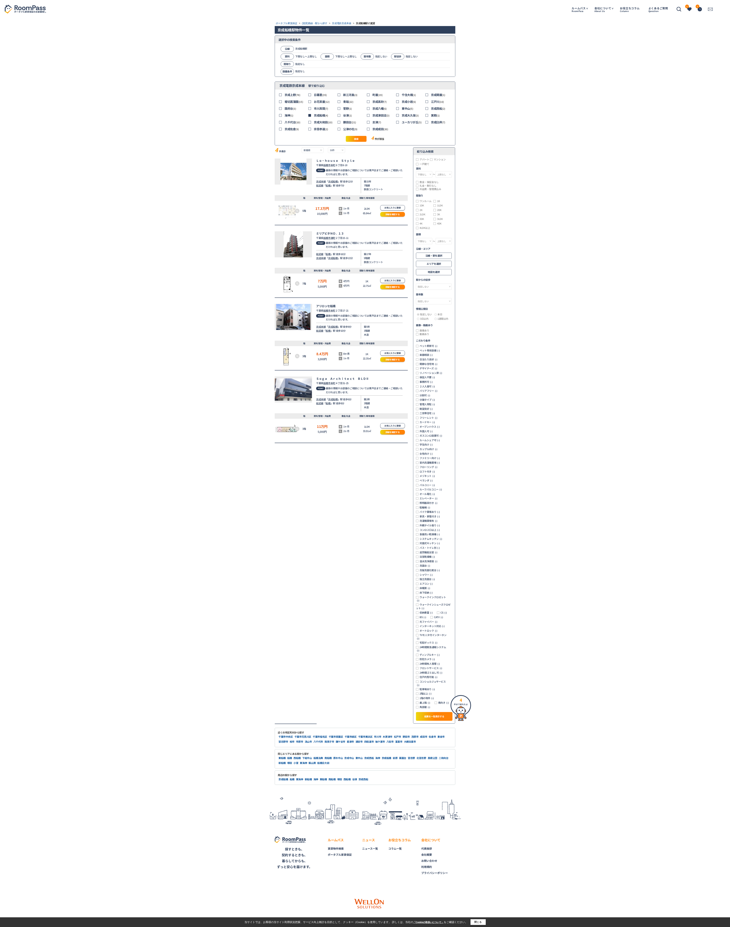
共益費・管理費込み (430, 189)
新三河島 (350, 95)
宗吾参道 (321, 129)
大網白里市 (410, 741)
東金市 (441, 736)
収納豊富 (426, 612)
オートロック (428, 630)
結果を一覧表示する (434, 716)
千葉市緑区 (351, 736)
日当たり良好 (428, 359)
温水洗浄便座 (428, 561)
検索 (356, 138)
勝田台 (349, 122)
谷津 (347, 115)
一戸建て (424, 164)
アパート (424, 159)
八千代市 (318, 741)
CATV (438, 617)
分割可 (425, 395)
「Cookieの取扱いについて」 (428, 922)
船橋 (328, 185)
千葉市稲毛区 (320, 736)
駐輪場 (425, 507)
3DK (422, 219)
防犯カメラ (427, 659)
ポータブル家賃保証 (340, 854)
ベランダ (426, 480)
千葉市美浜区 (365, 736)
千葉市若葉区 (336, 736)
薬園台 (402, 758)
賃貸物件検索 (336, 848)
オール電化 (427, 494)
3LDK (440, 219)
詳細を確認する (393, 214)
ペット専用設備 (430, 350)
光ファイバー (428, 621)
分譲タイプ (427, 399)
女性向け (426, 453)
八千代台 (292, 122)
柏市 (292, 741)
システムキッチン (431, 539)
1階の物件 (427, 698)
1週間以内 (442, 318)
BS (423, 617)
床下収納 (426, 592)
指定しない (426, 314)
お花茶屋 (322, 102)
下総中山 (307, 758)
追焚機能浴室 (428, 552)
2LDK (422, 214)
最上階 (425, 702)
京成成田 (380, 129)
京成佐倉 (292, 129)
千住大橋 (409, 95)
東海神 (303, 763)
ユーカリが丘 (411, 122)
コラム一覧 (395, 848)
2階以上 (425, 693)
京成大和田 (323, 122)
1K (438, 201)
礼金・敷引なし (428, 185)
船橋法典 (318, 758)
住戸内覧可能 (428, 677)
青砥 (348, 102)
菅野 (347, 108)
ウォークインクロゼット (431, 599)
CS (443, 612)
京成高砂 (379, 102)
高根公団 (432, 758)
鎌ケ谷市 (340, 741)
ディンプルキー (430, 655)
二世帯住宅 (427, 413)
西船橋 (297, 758)
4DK (439, 223)
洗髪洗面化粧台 (430, 570)
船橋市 (327, 165)
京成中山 (349, 758)
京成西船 (438, 108)
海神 (289, 115)
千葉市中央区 (286, 736)
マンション (440, 159)
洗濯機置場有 (428, 521)
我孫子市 (329, 741)
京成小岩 (409, 102)
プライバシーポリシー (434, 873)
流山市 (308, 741)
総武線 (319, 185)
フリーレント (428, 417)
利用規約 (426, 867)
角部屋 (425, 707)
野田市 (406, 736)
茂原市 (415, 736)
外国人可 (426, 431)
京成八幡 (379, 108)
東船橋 (282, 758)
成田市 (423, 736)
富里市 (398, 741)
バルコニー (427, 485)
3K (438, 214)
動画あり (424, 334)
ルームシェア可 (430, 440)
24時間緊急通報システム (431, 648)
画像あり (424, 330)
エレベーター (428, 498)
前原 (395, 758)
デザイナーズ (428, 368)
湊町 (333, 238)
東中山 (407, 108)
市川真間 (321, 108)
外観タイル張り (430, 525)
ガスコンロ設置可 (431, 435)
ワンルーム (426, 201)
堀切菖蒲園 (294, 102)
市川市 (377, 736)
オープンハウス (430, 426)
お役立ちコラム (630, 9)
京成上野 (292, 95)
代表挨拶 (426, 848)
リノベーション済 (431, 373)
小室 (296, 763)
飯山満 (312, 763)
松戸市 (397, 736)
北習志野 (421, 758)
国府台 (290, 108)
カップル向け (428, 449)
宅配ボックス (428, 642)
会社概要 (426, 854)
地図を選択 (434, 272)
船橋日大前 (323, 763)
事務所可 (426, 382)
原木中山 (338, 758)
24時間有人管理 (430, 663)
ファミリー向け (430, 458)
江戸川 (437, 102)
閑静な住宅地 (428, 364)
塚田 (289, 763)
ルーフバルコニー (431, 489)
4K (421, 223)
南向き (443, 702)
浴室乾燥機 (427, 556)
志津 (376, 122)
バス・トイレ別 (430, 548)
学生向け (426, 444)
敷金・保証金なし (429, 182)
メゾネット (427, 476)
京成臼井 (438, 122)
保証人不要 (427, 377)
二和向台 (443, 758)
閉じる (478, 922)
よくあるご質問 (658, 9)
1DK (422, 205)
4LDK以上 (425, 228)
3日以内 (424, 318)
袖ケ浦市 (380, 741)
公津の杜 (350, 129)
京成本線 (321, 181)
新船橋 (282, 763)
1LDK (440, 205)
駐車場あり (427, 689)
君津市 (350, 741)
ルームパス (579, 9)
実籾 (435, 115)
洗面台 (425, 565)
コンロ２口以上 (430, 530)
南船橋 (328, 758)
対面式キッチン (430, 543)
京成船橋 (321, 115)
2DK (439, 210)
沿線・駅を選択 (433, 255)
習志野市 (283, 741)
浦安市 (359, 741)
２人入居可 (427, 386)
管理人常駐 (427, 404)
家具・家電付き (430, 516)
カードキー (427, 422)
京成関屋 (438, 95)
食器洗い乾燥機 (430, 534)
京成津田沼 (381, 115)
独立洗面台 (427, 579)
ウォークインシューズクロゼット (433, 606)
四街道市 (369, 741)
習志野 (411, 758)
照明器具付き (428, 503)
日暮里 (320, 95)
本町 (333, 165)
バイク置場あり (430, 512)
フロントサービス (431, 668)
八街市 (390, 741)
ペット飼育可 (428, 346)
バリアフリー (428, 391)
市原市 (299, 741)
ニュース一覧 (370, 848)
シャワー (426, 575)
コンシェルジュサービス (431, 683)
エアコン (426, 583)
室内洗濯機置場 (430, 462)
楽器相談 (426, 355)
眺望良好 (426, 409)
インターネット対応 (432, 626)
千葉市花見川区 (302, 736)
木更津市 (387, 736)
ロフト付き (427, 471)
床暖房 (425, 588)
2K (421, 210)
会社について (602, 9)
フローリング (428, 467)
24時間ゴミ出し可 (431, 672)
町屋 (377, 95)
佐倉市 (432, 736)
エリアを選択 (434, 264)
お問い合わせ (429, 861)
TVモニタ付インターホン (431, 636)
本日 (439, 314)
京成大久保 (410, 115)
